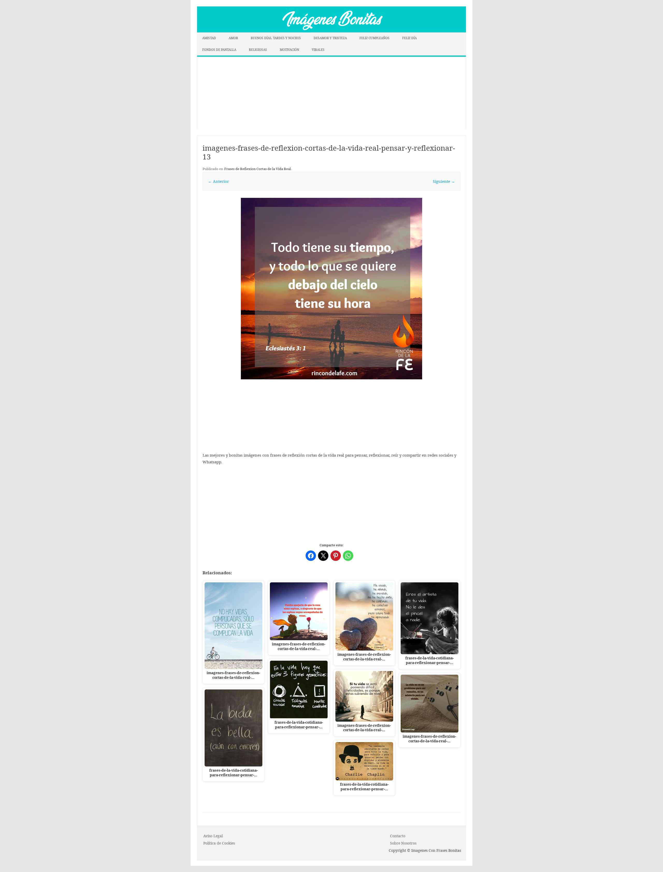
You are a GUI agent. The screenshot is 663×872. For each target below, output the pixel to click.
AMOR (233, 38)
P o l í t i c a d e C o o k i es (219, 843)
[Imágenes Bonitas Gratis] (331, 30)
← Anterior (218, 181)
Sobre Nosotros (403, 843)
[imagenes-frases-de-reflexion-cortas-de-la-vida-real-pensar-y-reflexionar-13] (331, 288)
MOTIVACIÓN (289, 49)
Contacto (397, 835)
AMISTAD (209, 38)
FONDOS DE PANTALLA (219, 49)
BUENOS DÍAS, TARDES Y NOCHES (276, 38)
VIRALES (318, 49)
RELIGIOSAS (258, 49)
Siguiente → (444, 181)
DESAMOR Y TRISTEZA (330, 38)
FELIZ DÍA (409, 38)
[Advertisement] (331, 93)
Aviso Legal (213, 835)
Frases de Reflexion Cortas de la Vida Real (257, 168)
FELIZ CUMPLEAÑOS (374, 38)
